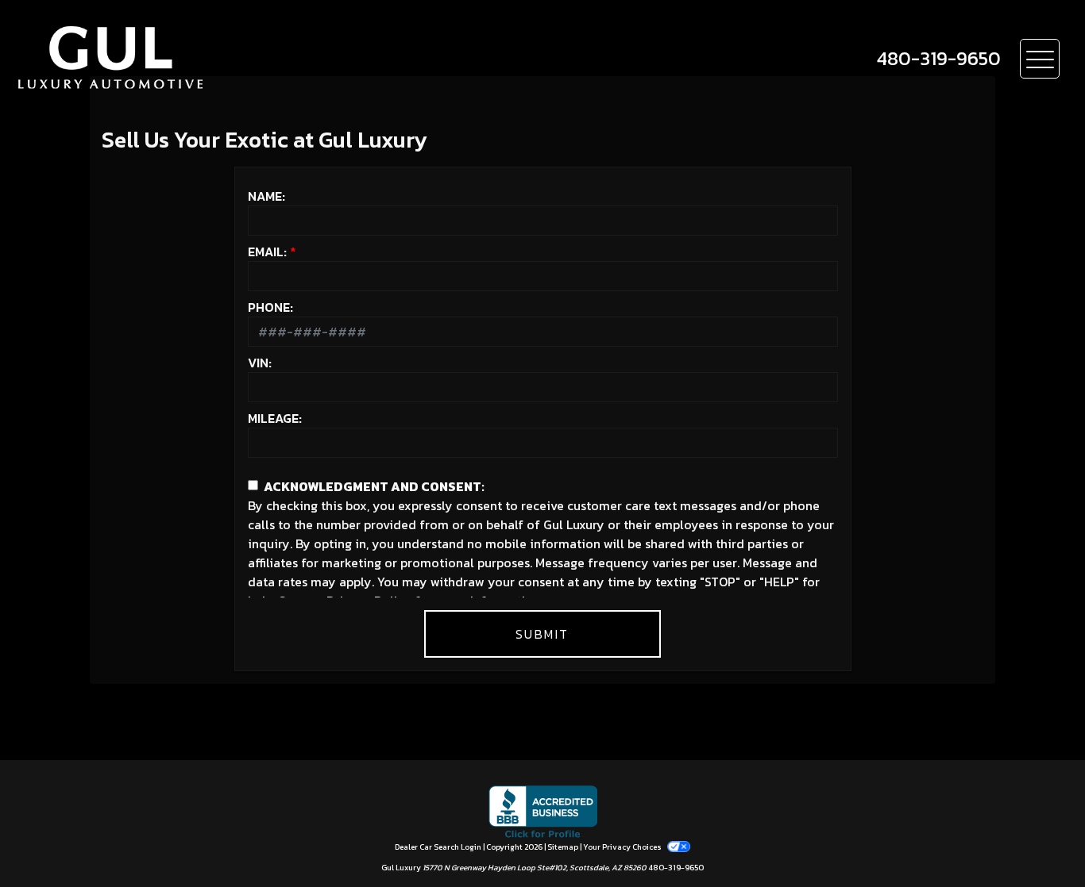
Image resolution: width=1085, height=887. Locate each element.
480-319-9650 (676, 868)
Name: (266, 195)
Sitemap (562, 847)
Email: (267, 251)
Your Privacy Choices (623, 847)
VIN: (260, 362)
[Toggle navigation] (1040, 59)
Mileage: (275, 418)
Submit (542, 633)
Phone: (270, 307)
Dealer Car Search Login (438, 847)
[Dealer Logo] (157, 58)
